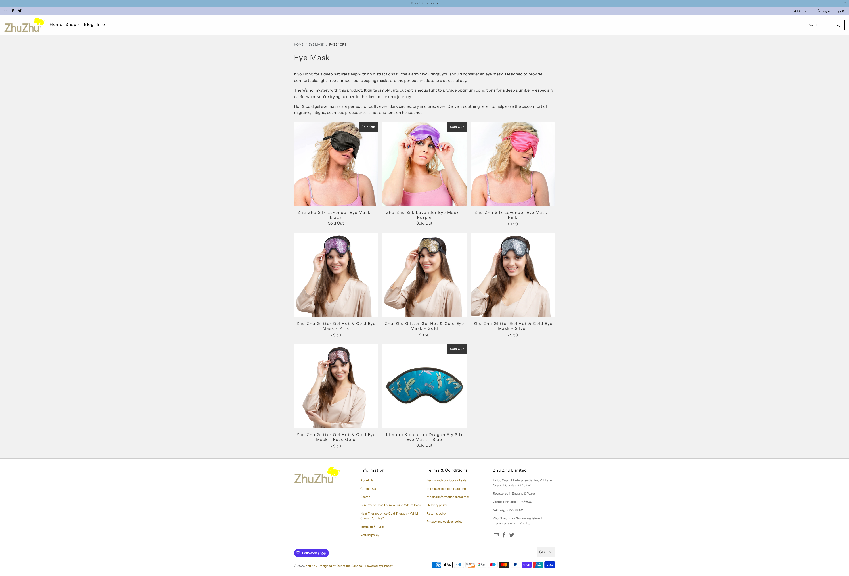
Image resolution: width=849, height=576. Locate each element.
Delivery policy (437, 505)
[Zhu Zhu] (24, 25)
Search (365, 497)
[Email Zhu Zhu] (5, 11)
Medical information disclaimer (448, 497)
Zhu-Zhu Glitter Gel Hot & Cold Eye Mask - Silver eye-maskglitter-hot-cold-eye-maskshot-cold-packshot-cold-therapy (513, 275)
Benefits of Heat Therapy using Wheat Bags (390, 505)
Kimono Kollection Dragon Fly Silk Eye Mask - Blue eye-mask (424, 386)
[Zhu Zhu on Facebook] (12, 11)
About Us (366, 480)
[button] (73, 25)
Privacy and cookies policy (444, 522)
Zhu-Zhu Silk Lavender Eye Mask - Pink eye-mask (513, 164)
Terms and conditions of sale (446, 480)
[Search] (838, 25)
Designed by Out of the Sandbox (340, 566)
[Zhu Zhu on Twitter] (20, 11)
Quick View (336, 174)
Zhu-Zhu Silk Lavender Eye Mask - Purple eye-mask (424, 164)
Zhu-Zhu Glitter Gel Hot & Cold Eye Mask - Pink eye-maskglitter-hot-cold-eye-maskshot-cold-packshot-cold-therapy (336, 275)
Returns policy (436, 513)
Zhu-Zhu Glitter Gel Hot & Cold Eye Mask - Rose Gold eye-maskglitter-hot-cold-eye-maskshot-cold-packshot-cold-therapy (336, 386)
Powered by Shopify (379, 566)
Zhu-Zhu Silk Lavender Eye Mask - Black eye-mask (336, 164)
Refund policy (369, 535)
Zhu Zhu (311, 566)
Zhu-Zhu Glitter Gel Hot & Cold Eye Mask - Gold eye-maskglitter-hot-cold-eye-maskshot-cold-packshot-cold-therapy (424, 275)
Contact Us (368, 489)
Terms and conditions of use (446, 489)
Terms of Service (372, 527)
